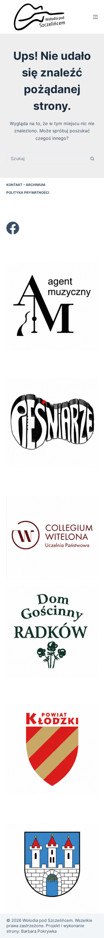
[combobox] (47, 158)
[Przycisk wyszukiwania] (92, 158)
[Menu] (95, 16)
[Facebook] (12, 228)
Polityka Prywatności (27, 192)
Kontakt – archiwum (25, 185)
